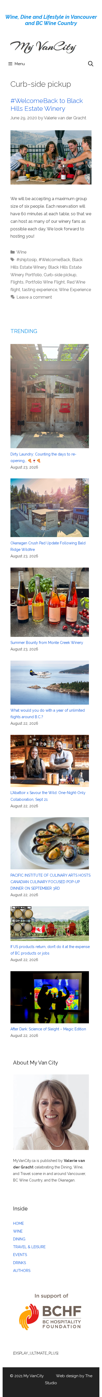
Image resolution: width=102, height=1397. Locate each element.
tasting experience (39, 289)
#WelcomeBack (54, 259)
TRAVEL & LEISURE (29, 1247)
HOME (18, 1223)
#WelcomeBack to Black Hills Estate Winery (46, 104)
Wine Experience (75, 289)
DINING (19, 1239)
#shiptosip (26, 259)
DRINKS (19, 1263)
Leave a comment (34, 297)
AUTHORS (21, 1271)
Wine (21, 252)
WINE (17, 1231)
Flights (17, 282)
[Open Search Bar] (90, 64)
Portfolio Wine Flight (45, 282)
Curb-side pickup (60, 274)
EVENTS (20, 1255)
